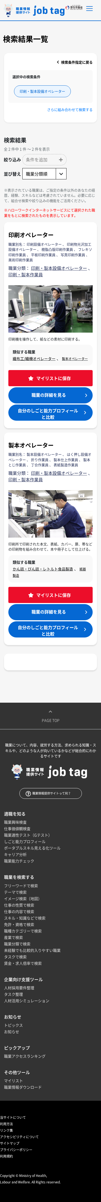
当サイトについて (13, 1117)
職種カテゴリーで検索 (23, 930)
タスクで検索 (15, 956)
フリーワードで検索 (21, 885)
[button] (44, 159)
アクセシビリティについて (19, 1136)
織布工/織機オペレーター (34, 358)
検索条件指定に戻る (76, 62)
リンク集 (6, 1130)
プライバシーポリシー (16, 1149)
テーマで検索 (15, 892)
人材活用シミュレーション (26, 1000)
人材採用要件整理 (19, 987)
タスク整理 (13, 994)
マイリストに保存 (53, 378)
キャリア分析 (15, 854)
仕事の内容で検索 (19, 911)
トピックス (13, 1025)
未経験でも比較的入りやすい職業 (32, 950)
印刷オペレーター (31, 235)
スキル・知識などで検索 (25, 918)
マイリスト (13, 1080)
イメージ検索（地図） (23, 898)
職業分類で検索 (17, 943)
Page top (51, 720)
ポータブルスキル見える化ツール (32, 848)
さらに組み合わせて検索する (70, 109)
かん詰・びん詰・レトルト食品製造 (43, 569)
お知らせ (11, 1031)
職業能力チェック (19, 860)
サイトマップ (9, 1143)
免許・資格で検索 (19, 924)
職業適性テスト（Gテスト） (28, 835)
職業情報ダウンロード (23, 1087)
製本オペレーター (75, 358)
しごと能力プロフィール (25, 841)
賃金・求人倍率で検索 (23, 963)
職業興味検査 (15, 822)
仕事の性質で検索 (19, 905)
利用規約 (6, 1156)
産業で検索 (13, 937)
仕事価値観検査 (17, 828)
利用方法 (6, 1123)
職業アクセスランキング (25, 1056)
